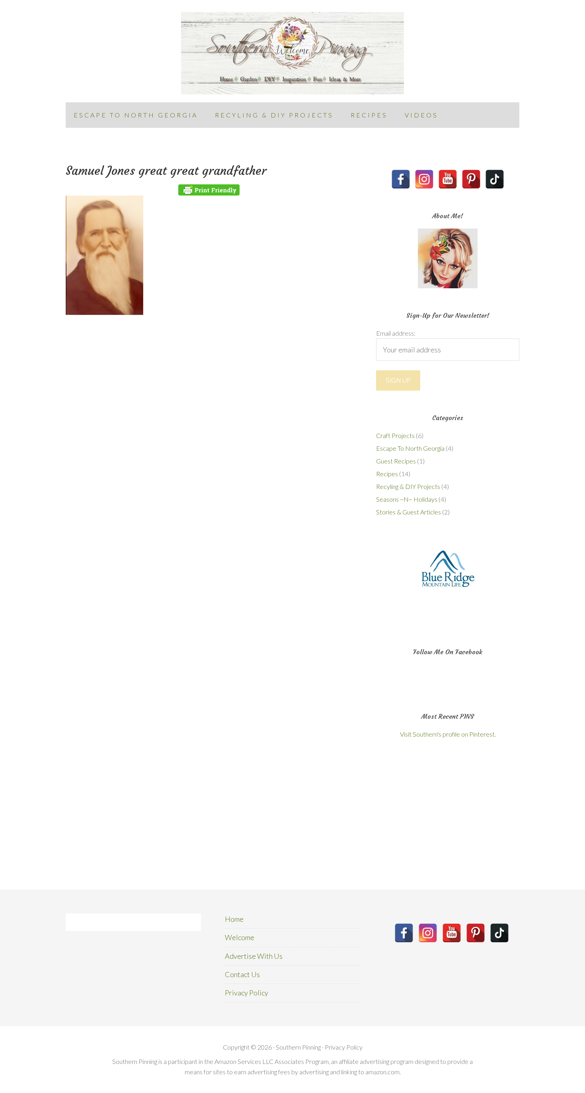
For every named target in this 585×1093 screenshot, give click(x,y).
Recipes (387, 473)
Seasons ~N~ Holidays (406, 499)
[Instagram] (424, 179)
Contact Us (242, 974)
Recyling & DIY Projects (408, 486)
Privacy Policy (246, 992)
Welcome (239, 937)
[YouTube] (447, 179)
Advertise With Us (254, 956)
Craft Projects (395, 435)
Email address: (395, 333)
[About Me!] (447, 258)
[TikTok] (494, 179)
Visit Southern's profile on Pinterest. (448, 734)
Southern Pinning (292, 53)
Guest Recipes (396, 461)
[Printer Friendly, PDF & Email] (209, 190)
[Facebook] (400, 179)
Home (234, 919)
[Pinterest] (471, 179)
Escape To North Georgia (410, 448)
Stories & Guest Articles (408, 512)
